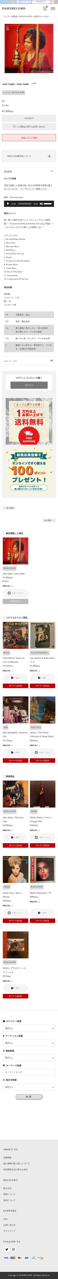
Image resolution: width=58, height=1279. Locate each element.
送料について (9, 1194)
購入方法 (7, 1188)
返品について (9, 1200)
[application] (29, 204)
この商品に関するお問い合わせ (31, 126)
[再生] (8, 203)
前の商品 (10, 508)
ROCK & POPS (25, 16)
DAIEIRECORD (14, 8)
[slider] (48, 203)
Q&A (5, 1219)
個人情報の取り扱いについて (16, 1163)
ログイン (29, 385)
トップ (6, 16)
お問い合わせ (9, 1225)
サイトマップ (9, 1231)
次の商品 (48, 520)
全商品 (14, 16)
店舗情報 (7, 1157)
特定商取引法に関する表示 (15, 1169)
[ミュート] (41, 203)
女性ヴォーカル (41, 16)
